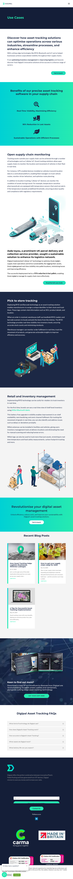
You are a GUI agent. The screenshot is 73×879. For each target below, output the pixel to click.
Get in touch (58, 73)
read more (13, 578)
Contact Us (36, 808)
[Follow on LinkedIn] (36, 818)
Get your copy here (36, 696)
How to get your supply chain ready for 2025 (50, 564)
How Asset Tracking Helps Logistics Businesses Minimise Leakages (21, 565)
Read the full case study (54, 283)
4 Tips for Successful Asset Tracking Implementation (21, 609)
